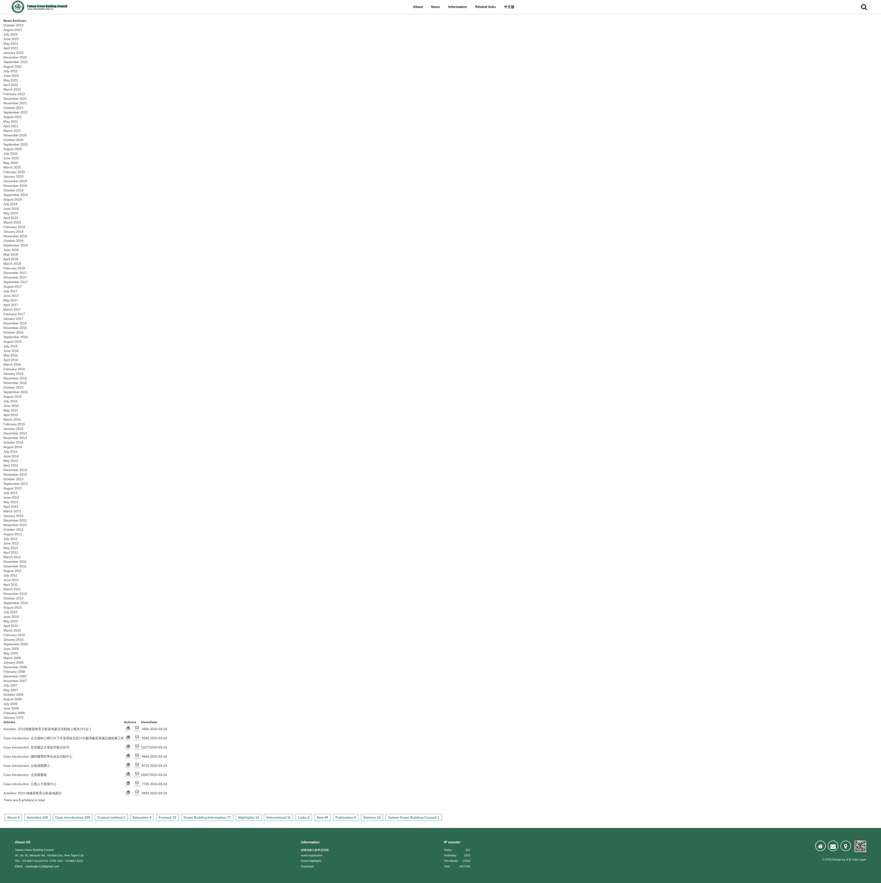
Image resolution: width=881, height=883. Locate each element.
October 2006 (13, 694)
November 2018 (15, 236)
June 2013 (11, 497)
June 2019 (11, 208)
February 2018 (14, 268)
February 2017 (14, 314)
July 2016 (10, 346)
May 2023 (10, 43)
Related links (485, 7)
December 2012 (15, 520)
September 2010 (15, 603)
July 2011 (10, 575)
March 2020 (12, 167)
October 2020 (13, 140)
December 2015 (15, 378)
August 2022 (12, 66)
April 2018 (10, 259)
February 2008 (14, 671)
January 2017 (13, 318)
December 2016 (15, 323)
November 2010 (15, 594)
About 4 (13, 817)
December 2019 (15, 181)
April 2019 (10, 218)
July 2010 (10, 612)
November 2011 (15, 566)
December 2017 (15, 273)
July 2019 (10, 204)
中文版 (509, 7)
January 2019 (13, 231)
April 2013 (10, 506)
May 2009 (10, 653)
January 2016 (13, 373)
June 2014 (11, 456)
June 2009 (11, 649)
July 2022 (10, 71)
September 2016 (15, 337)
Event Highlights (311, 861)
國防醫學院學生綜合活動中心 (51, 756)
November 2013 (15, 474)
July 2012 (10, 539)
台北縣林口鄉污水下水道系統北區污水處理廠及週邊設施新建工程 (77, 738)
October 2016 (13, 332)
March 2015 (12, 419)
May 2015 (10, 410)
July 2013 (10, 493)
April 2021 (10, 126)
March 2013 (12, 511)
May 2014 (10, 461)
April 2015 (10, 415)
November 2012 (15, 525)
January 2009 (13, 662)
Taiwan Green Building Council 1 (413, 817)
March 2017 (12, 309)
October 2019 (13, 190)
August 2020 (12, 149)
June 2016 (11, 351)
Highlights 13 (248, 817)
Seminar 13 (372, 817)
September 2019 (15, 195)
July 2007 (10, 685)
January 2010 (13, 639)
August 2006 (12, 699)
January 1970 (13, 717)
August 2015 (12, 396)
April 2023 (10, 48)
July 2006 (10, 704)
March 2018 (12, 263)
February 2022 (14, 94)
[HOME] (820, 846)
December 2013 (15, 470)
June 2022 (11, 75)
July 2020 (10, 153)
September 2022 (15, 62)
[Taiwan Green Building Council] (40, 7)
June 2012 (11, 543)
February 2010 (14, 635)
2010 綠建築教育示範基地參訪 (39, 793)
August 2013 (12, 488)
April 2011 (10, 584)
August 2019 (12, 199)
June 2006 (11, 708)
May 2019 (10, 213)
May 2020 (10, 163)
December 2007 (15, 676)
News (435, 7)
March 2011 (12, 589)
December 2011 (15, 561)
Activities (9, 729)
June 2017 (11, 296)
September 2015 (15, 392)
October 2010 (13, 598)
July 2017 (10, 291)
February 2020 (14, 172)
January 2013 (13, 516)
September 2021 (15, 112)
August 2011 (12, 571)
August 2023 (12, 30)
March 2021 (12, 130)
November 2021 (15, 103)
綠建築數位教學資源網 (315, 850)
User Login (859, 859)
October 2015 (13, 387)
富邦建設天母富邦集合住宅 (50, 747)
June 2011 (11, 580)
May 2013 (10, 502)
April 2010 (10, 626)
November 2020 (15, 135)
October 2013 (13, 479)
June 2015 (11, 406)
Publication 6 (345, 817)
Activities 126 (37, 817)
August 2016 (12, 341)
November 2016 (15, 328)
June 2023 (11, 39)
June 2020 (11, 158)
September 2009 (15, 644)
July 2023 (10, 34)
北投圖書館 (39, 775)
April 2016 (10, 360)
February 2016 (14, 369)
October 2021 (13, 108)
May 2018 (10, 254)
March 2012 (12, 557)
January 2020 (13, 176)
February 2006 (14, 713)
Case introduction (16, 738)
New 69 (322, 817)
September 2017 (15, 282)
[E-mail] (833, 846)
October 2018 (13, 241)
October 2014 (13, 442)
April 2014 (10, 465)
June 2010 (11, 616)
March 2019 (12, 222)
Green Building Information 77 (207, 817)
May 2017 (10, 300)
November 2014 (15, 438)
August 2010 (12, 607)
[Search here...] (864, 7)
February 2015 (14, 424)
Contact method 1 (111, 817)
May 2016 (10, 355)
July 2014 (10, 451)
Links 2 (303, 817)
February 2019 (14, 227)
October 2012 (13, 529)
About (418, 7)
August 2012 (12, 534)
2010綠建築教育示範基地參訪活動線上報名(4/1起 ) (54, 729)
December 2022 (15, 57)
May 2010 (10, 621)
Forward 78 (167, 817)
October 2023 (13, 25)
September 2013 (15, 484)
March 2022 (12, 89)
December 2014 (15, 433)
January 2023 (13, 53)
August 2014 (12, 447)
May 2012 (10, 548)
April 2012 (10, 552)
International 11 (278, 817)
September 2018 (15, 245)
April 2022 (10, 85)
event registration (312, 855)
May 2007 (10, 690)
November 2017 (15, 277)
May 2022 (10, 80)
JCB (848, 859)
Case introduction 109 (72, 817)
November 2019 (15, 186)
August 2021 (12, 117)
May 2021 (10, 121)
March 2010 (12, 630)
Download (307, 866)
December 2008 (15, 667)
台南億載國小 (40, 765)
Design (836, 859)
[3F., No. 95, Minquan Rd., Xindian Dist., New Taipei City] (845, 846)
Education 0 (142, 817)
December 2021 (15, 98)
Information (457, 7)
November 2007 (15, 681)
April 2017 (10, 305)
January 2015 (13, 428)
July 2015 (10, 401)
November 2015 (15, 383)
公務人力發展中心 (43, 784)
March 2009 (12, 658)
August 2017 (12, 286)
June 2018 (11, 250)
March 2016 (12, 364)
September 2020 (15, 144)
